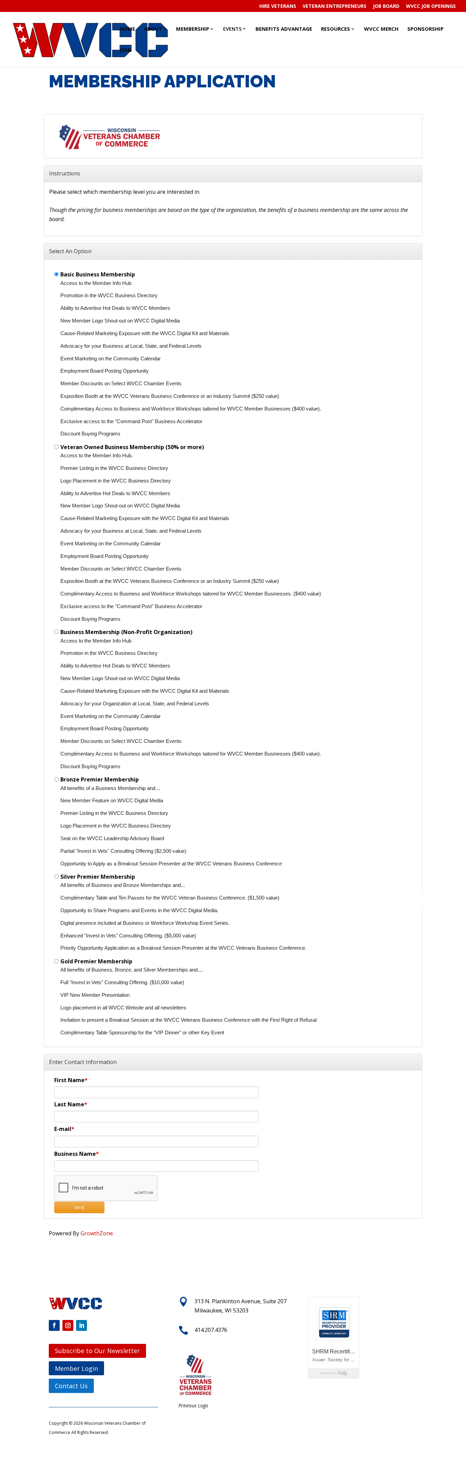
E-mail (62, 1129)
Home (127, 28)
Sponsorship (425, 28)
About (153, 28)
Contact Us (71, 1386)
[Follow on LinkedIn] (81, 1325)
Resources (335, 28)
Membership (192, 28)
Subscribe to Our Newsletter (97, 1351)
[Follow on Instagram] (67, 1325)
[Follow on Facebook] (54, 1325)
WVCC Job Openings (431, 6)
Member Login (76, 1368)
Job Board (386, 6)
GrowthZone (97, 1233)
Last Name (69, 1104)
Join (126, 49)
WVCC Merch (381, 28)
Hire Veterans (277, 6)
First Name (69, 1080)
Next (79, 1207)
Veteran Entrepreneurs (334, 6)
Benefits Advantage (284, 28)
